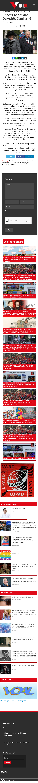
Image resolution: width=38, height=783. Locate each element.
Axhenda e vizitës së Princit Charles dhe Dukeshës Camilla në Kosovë (17, 17)
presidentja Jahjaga (23, 163)
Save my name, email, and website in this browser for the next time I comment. (19, 213)
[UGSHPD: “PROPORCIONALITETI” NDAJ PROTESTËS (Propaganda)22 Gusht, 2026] (19, 290)
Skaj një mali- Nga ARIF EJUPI (19, 508)
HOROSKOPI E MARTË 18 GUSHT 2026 (20, 551)
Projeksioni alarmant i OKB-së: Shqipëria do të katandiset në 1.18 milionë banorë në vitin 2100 (19, 421)
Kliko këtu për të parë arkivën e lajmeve (13, 701)
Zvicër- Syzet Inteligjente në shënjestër (22, 597)
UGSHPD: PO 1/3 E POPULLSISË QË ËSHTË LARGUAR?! (19, 458)
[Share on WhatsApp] (16, 58)
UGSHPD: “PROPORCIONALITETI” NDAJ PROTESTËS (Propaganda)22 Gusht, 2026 (18, 296)
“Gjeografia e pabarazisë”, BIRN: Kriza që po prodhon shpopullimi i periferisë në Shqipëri (24, 639)
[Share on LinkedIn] (22, 58)
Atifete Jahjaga (14, 161)
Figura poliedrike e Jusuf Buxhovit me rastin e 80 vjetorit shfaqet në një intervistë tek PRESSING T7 (24, 566)
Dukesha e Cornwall (26, 161)
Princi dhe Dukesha (8, 164)
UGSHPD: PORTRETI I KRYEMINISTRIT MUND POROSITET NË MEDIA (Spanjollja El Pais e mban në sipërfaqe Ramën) (18, 384)
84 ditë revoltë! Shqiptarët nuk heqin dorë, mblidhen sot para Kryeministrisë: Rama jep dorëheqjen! (18, 366)
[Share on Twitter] (19, 58)
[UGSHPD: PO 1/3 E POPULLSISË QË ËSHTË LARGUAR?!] (19, 451)
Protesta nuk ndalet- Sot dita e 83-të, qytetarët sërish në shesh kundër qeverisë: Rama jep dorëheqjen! (18, 402)
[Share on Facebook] (13, 58)
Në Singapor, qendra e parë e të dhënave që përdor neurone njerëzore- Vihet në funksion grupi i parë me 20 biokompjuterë (24, 626)
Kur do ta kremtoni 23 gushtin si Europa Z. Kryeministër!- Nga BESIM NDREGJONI (23, 666)
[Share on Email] (25, 58)
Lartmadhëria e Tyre (9, 163)
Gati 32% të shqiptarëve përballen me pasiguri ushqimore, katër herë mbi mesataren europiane (19, 259)
